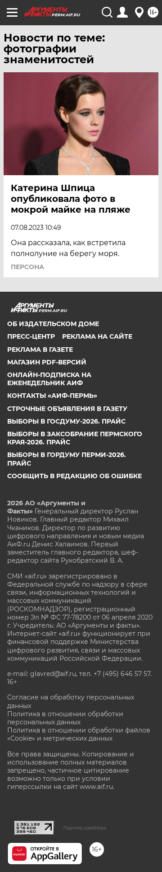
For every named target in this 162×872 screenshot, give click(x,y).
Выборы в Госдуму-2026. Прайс (66, 421)
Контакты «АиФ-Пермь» (52, 396)
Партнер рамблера (84, 827)
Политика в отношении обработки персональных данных (65, 718)
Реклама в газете (40, 349)
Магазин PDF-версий (46, 362)
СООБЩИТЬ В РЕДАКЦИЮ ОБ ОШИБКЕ (74, 476)
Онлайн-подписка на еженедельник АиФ (49, 379)
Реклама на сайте (97, 336)
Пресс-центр (31, 336)
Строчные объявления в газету (67, 409)
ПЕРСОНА (27, 267)
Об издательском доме (53, 324)
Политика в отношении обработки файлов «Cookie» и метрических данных (78, 734)
